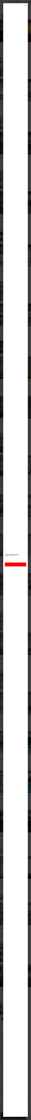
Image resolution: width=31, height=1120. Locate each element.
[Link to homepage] (15, 555)
